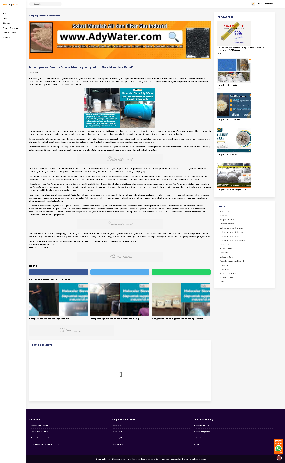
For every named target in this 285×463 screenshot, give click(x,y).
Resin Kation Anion (228, 273)
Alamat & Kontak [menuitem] (10, 28)
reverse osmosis (227, 277)
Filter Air (223, 215)
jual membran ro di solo (230, 236)
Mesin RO (224, 253)
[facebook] (233, 4)
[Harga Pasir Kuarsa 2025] (234, 140)
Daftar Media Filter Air (39, 431)
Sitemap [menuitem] (6, 23)
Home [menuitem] (5, 13)
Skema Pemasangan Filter (41, 438)
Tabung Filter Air (120, 438)
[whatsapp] (181, 272)
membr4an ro (226, 248)
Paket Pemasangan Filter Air (232, 261)
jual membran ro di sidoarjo (231, 232)
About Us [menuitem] (7, 37)
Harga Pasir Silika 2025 (227, 85)
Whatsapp (200, 438)
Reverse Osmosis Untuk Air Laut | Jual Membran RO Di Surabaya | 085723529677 (240, 49)
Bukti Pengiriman (203, 431)
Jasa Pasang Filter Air (39, 425)
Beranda (31, 62)
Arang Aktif (224, 211)
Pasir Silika (224, 269)
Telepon (199, 444)
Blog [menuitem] (5, 18)
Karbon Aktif (225, 244)
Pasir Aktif (224, 265)
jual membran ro (227, 224)
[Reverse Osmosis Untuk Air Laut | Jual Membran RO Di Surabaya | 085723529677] (234, 33)
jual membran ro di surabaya (232, 240)
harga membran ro (228, 219)
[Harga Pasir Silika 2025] (234, 70)
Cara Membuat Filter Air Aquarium (45, 444)
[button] (31, 4)
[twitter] (237, 4)
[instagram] (241, 4)
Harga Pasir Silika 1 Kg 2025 (229, 120)
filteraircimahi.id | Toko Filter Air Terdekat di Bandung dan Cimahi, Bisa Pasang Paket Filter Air (150, 459)
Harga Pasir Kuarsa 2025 (228, 155)
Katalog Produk (202, 425)
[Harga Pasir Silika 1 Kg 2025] (234, 105)
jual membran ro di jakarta (231, 228)
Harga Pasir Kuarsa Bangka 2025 (231, 190)
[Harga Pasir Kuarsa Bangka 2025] (234, 175)
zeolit (222, 281)
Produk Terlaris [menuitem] (9, 32)
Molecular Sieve (41, 62)
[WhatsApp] (246, 4)
